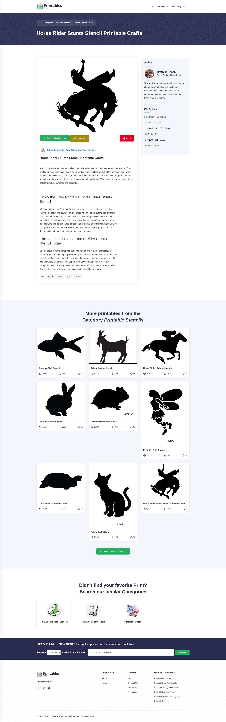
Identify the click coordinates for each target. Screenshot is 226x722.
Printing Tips (133, 687)
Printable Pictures (161, 701)
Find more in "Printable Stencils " (113, 551)
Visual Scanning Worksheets (166, 687)
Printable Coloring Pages (164, 692)
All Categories (163, 6)
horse (59, 276)
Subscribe (182, 652)
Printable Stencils (56, 150)
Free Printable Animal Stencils (81, 150)
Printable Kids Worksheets (165, 683)
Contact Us (133, 683)
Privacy (105, 683)
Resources (132, 692)
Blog (130, 678)
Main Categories (178, 6)
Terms (104, 678)
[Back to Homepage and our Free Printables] (39, 23)
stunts (77, 276)
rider (68, 276)
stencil (50, 276)
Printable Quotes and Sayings (167, 697)
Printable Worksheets (163, 678)
